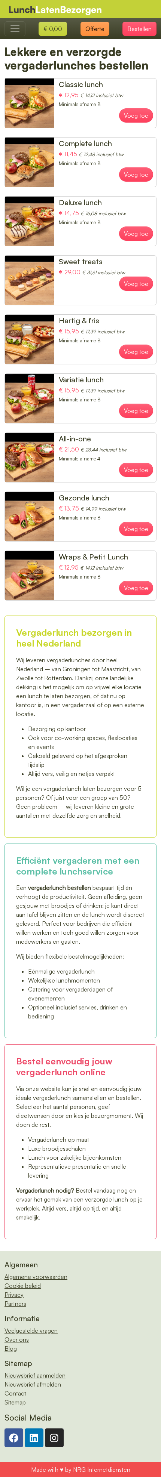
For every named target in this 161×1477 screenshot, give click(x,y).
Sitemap (15, 1402)
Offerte (94, 29)
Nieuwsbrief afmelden (32, 1384)
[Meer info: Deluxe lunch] (29, 220)
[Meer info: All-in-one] (29, 456)
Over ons (16, 1339)
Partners (15, 1303)
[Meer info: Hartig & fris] (29, 338)
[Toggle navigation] (14, 28)
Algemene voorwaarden (35, 1276)
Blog (10, 1348)
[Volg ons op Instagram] (54, 1437)
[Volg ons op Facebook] (13, 1437)
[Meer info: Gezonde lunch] (29, 515)
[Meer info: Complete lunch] (29, 161)
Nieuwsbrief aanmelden (35, 1375)
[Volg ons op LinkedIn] (34, 1437)
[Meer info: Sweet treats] (29, 279)
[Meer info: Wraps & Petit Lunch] (29, 575)
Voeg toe (136, 115)
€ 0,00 (52, 29)
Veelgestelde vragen (31, 1330)
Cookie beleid (22, 1285)
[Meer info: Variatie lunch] (29, 397)
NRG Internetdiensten (101, 1469)
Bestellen (139, 29)
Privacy (14, 1294)
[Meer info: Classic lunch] (29, 102)
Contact (15, 1393)
